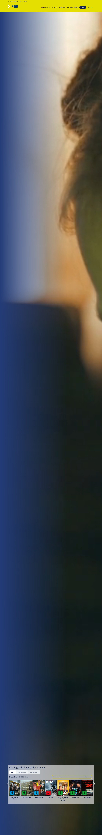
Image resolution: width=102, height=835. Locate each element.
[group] (14, 790)
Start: (11, 777)
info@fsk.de (24, 1)
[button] (91, 7)
